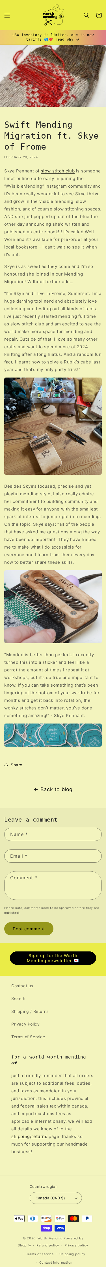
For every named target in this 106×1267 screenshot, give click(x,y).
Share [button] (16, 764)
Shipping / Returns (30, 1011)
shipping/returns (29, 1136)
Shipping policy (72, 1254)
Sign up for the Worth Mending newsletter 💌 (53, 958)
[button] (7, 15)
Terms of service (40, 1254)
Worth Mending (50, 1238)
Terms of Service (28, 1036)
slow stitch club (58, 171)
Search (18, 998)
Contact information (55, 1262)
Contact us (22, 985)
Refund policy (47, 1245)
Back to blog (56, 789)
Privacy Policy (25, 1024)
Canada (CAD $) (50, 1198)
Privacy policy (76, 1245)
